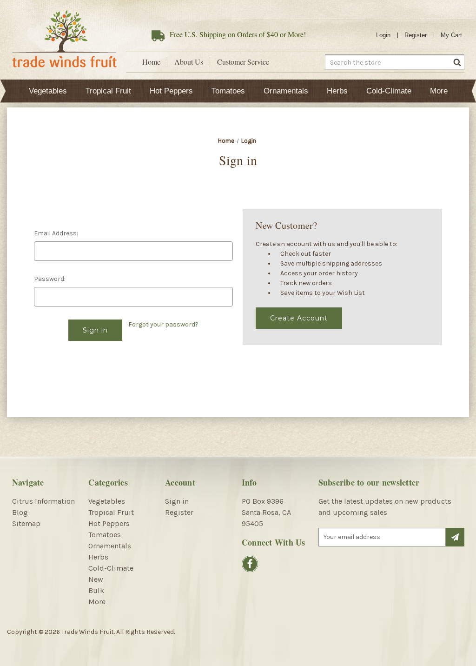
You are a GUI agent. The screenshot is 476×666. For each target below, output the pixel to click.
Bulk (96, 590)
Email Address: (56, 233)
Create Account (299, 318)
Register (415, 35)
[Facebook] (250, 564)
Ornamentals (286, 91)
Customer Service (243, 62)
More (439, 91)
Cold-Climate (388, 91)
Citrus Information (43, 501)
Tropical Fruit (108, 91)
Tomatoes (228, 91)
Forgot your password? (163, 324)
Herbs (337, 91)
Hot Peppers (171, 91)
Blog (20, 512)
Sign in (177, 501)
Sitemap (26, 523)
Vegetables (48, 91)
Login (383, 35)
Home (151, 62)
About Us (188, 62)
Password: (50, 279)
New (95, 579)
